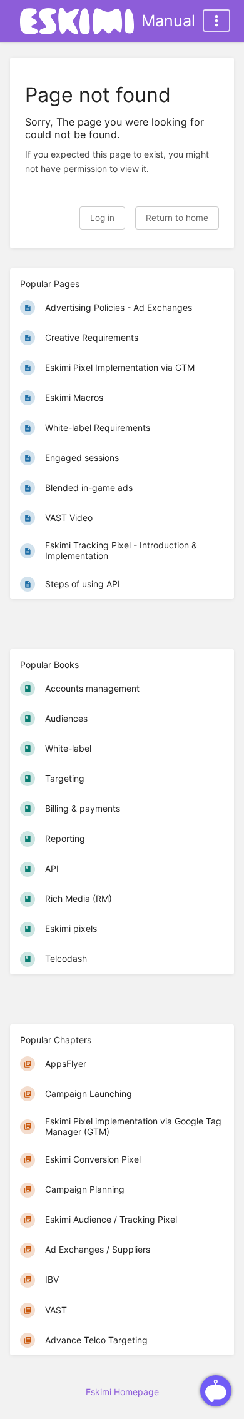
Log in (102, 218)
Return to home (177, 218)
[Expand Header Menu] (216, 20)
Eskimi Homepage (122, 1391)
